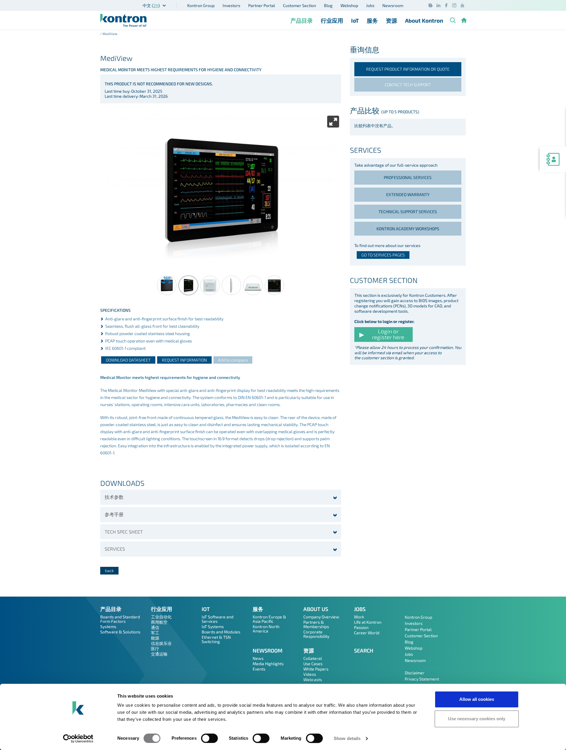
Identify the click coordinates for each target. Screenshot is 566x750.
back (109, 570)
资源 (391, 20)
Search (363, 650)
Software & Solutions (120, 631)
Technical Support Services (408, 211)
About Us (315, 609)
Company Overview (321, 616)
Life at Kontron (367, 622)
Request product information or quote (408, 69)
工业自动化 (161, 616)
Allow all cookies (476, 699)
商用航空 (159, 622)
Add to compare (233, 359)
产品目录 (301, 20)
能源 (155, 637)
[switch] (209, 738)
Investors (231, 5)
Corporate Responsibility (316, 634)
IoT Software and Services (217, 619)
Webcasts (312, 679)
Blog (328, 5)
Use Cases (313, 663)
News (258, 658)
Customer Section (299, 5)
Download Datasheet (128, 359)
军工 (155, 632)
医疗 (155, 648)
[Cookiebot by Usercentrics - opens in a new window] (78, 738)
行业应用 (332, 20)
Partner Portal (261, 5)
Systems (108, 626)
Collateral (312, 658)
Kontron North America (266, 628)
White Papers (315, 668)
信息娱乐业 (161, 643)
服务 (372, 20)
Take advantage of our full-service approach (395, 165)
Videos (309, 674)
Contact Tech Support (408, 84)
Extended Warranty (408, 194)
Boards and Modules (221, 631)
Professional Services (408, 177)
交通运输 (159, 653)
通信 (155, 627)
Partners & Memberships (316, 624)
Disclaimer (414, 672)
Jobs (370, 5)
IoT (355, 20)
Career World (366, 632)
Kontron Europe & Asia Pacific (269, 619)
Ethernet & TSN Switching (216, 639)
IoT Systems (213, 626)
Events (259, 668)
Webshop (349, 5)
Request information (184, 359)
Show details (347, 738)
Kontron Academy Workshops (407, 228)
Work (359, 616)
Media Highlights (268, 663)
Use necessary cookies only (476, 718)
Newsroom (392, 5)
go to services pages (383, 254)
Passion (361, 627)
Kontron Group (201, 5)
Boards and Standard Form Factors (120, 619)
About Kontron (424, 20)
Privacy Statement (422, 678)
